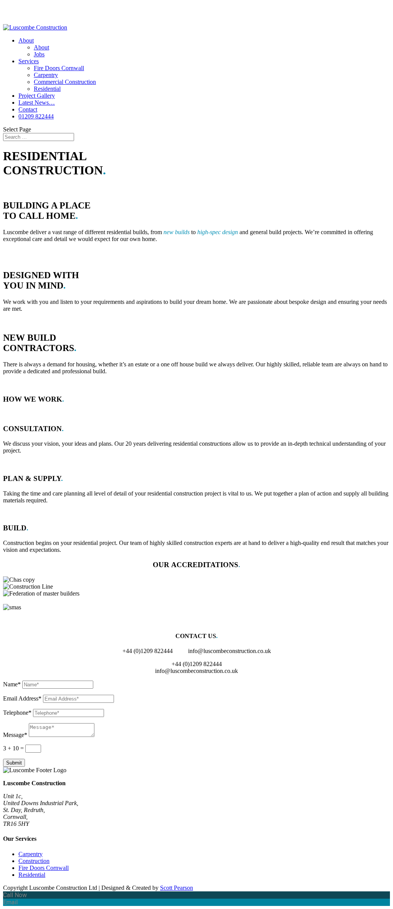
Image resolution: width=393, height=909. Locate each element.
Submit (14, 763)
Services (28, 61)
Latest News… (36, 102)
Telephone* (17, 712)
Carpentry (46, 75)
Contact (27, 109)
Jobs (39, 54)
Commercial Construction (65, 82)
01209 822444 (36, 116)
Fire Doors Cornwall (59, 68)
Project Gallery (36, 95)
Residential (47, 88)
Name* (12, 684)
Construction (34, 861)
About (26, 40)
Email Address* (22, 698)
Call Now (15, 895)
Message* (15, 735)
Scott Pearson (176, 887)
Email (10, 902)
